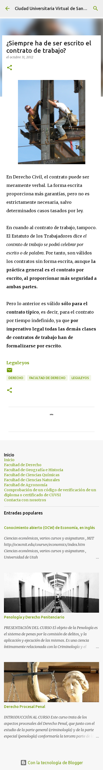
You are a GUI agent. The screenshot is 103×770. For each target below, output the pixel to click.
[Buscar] (95, 8)
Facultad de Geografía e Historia (33, 469)
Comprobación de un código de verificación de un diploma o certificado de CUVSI (50, 492)
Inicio (9, 459)
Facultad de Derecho (47, 378)
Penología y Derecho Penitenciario (34, 617)
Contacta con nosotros (25, 500)
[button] (9, 68)
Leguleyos (17, 362)
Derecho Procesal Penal (24, 707)
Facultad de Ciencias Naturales (32, 480)
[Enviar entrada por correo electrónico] (9, 372)
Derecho (15, 378)
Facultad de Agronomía (25, 485)
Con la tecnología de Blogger (55, 762)
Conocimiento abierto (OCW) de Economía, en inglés (49, 528)
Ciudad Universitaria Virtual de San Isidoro (56, 8)
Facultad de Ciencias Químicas (31, 475)
